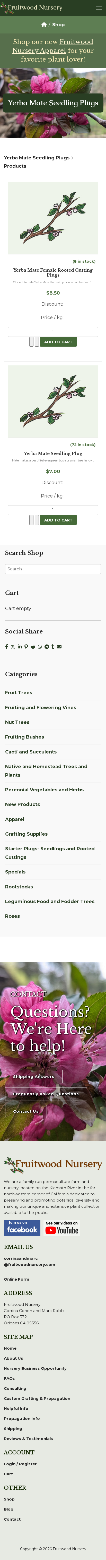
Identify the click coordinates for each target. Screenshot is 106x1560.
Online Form (16, 1279)
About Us (13, 1358)
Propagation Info (22, 1418)
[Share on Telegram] (48, 647)
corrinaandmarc (29, 1261)
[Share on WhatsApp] (41, 647)
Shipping (13, 1428)
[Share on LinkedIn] (21, 647)
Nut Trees (17, 722)
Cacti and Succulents (31, 752)
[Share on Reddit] (34, 647)
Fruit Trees (18, 693)
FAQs (9, 1378)
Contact (12, 1519)
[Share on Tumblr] (54, 647)
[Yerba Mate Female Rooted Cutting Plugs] (53, 218)
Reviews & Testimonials (28, 1438)
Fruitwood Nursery (35, 7)
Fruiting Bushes (24, 737)
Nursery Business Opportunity (35, 1368)
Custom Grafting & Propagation (37, 1398)
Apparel (14, 819)
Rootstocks (19, 887)
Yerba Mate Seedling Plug (53, 453)
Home (10, 1348)
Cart (8, 1473)
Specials (15, 872)
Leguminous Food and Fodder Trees (49, 901)
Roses (12, 916)
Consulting (15, 1388)
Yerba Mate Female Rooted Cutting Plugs (53, 273)
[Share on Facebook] (8, 647)
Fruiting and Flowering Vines (40, 707)
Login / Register (20, 1463)
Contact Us (26, 1111)
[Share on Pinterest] (27, 647)
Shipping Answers (34, 1076)
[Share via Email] (60, 647)
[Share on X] (14, 647)
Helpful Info (16, 1408)
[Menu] (99, 8)
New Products (22, 804)
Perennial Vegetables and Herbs (44, 790)
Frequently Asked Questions (46, 1093)
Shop (9, 1499)
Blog (8, 1509)
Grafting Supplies (26, 834)
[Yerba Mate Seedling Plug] (53, 401)
